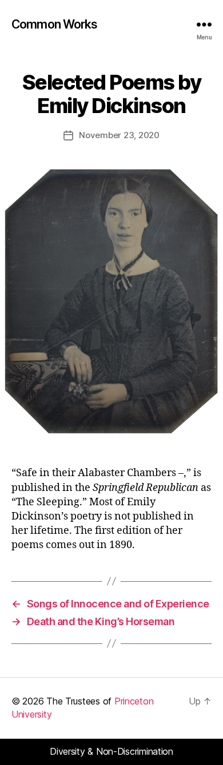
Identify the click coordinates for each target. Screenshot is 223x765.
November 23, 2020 (119, 135)
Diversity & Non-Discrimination (111, 751)
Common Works (54, 24)
